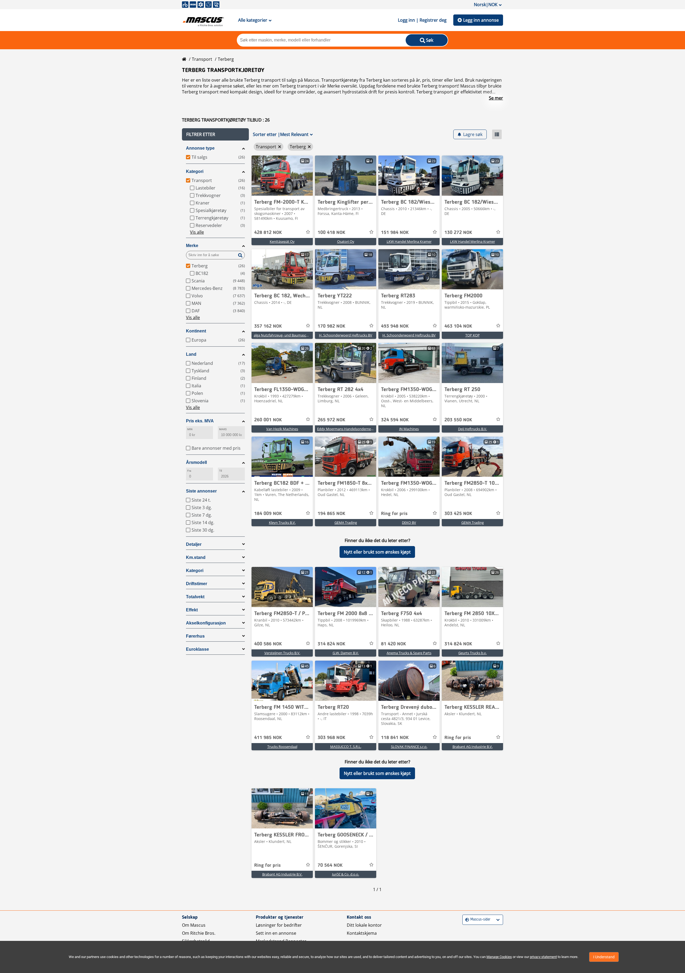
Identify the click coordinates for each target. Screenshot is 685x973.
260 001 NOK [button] (268, 420)
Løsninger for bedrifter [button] (279, 925)
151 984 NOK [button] (395, 232)
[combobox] (466, 919)
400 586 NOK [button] (268, 644)
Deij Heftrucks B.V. (472, 428)
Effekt (192, 610)
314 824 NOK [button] (331, 644)
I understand (604, 957)
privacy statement (543, 957)
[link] (282, 176)
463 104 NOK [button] (458, 326)
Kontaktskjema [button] (362, 933)
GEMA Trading (345, 522)
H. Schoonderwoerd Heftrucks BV (345, 335)
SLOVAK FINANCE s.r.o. (409, 746)
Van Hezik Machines (282, 428)
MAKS (223, 429)
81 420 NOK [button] (393, 644)
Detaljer (193, 544)
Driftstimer (196, 583)
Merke (192, 245)
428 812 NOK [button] (268, 232)
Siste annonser (201, 491)
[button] (215, 134)
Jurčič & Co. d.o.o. (345, 874)
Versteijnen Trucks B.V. (282, 652)
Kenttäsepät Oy (282, 241)
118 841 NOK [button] (395, 737)
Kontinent (196, 331)
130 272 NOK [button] (458, 232)
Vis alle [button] (197, 232)
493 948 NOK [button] (395, 326)
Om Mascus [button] (194, 925)
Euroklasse (197, 649)
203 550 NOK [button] (458, 420)
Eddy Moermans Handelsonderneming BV (350, 428)
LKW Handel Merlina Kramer (409, 241)
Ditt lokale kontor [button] (364, 925)
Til (220, 470)
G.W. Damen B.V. (346, 652)
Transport (202, 59)
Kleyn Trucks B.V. (282, 522)
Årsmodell (196, 462)
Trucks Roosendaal (282, 746)
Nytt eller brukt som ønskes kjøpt (377, 552)
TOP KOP (472, 335)
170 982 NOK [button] (331, 326)
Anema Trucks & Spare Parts (409, 652)
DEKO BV (409, 522)
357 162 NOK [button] (268, 326)
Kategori (194, 171)
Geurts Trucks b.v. (472, 652)
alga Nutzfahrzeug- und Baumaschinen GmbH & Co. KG (297, 335)
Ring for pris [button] (394, 513)
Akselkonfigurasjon (206, 623)
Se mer (496, 98)
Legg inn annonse (481, 20)
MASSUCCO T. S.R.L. (345, 746)
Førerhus (195, 636)
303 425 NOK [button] (458, 513)
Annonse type (200, 148)
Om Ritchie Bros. (198, 933)
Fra (189, 470)
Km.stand (196, 557)
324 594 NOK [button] (395, 420)
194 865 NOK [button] (331, 513)
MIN (189, 429)
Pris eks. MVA (200, 421)
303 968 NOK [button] (331, 737)
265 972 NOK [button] (331, 420)
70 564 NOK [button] (330, 865)
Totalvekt (195, 597)
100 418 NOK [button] (331, 232)
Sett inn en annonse (276, 933)
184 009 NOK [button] (268, 513)
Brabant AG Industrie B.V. (472, 746)
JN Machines (409, 428)
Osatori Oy (345, 241)
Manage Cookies (499, 957)
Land (191, 354)
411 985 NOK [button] (268, 737)
